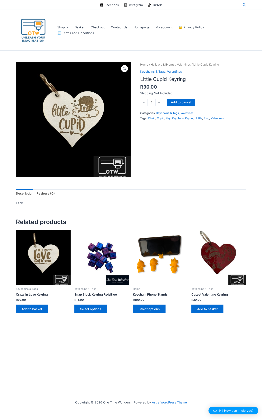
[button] (244, 4)
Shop (61, 27)
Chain (151, 118)
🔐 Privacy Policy (191, 27)
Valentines (184, 64)
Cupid (160, 118)
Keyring (189, 118)
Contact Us (119, 27)
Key (168, 118)
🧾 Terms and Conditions (75, 33)
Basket (80, 27)
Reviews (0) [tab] (45, 193)
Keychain (178, 118)
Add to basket (181, 102)
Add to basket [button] (32, 309)
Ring (206, 118)
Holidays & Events (163, 64)
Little (199, 118)
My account (164, 27)
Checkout (98, 27)
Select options (90, 309)
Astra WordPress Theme (169, 402)
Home (144, 64)
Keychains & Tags (152, 71)
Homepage (141, 27)
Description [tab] (24, 193)
